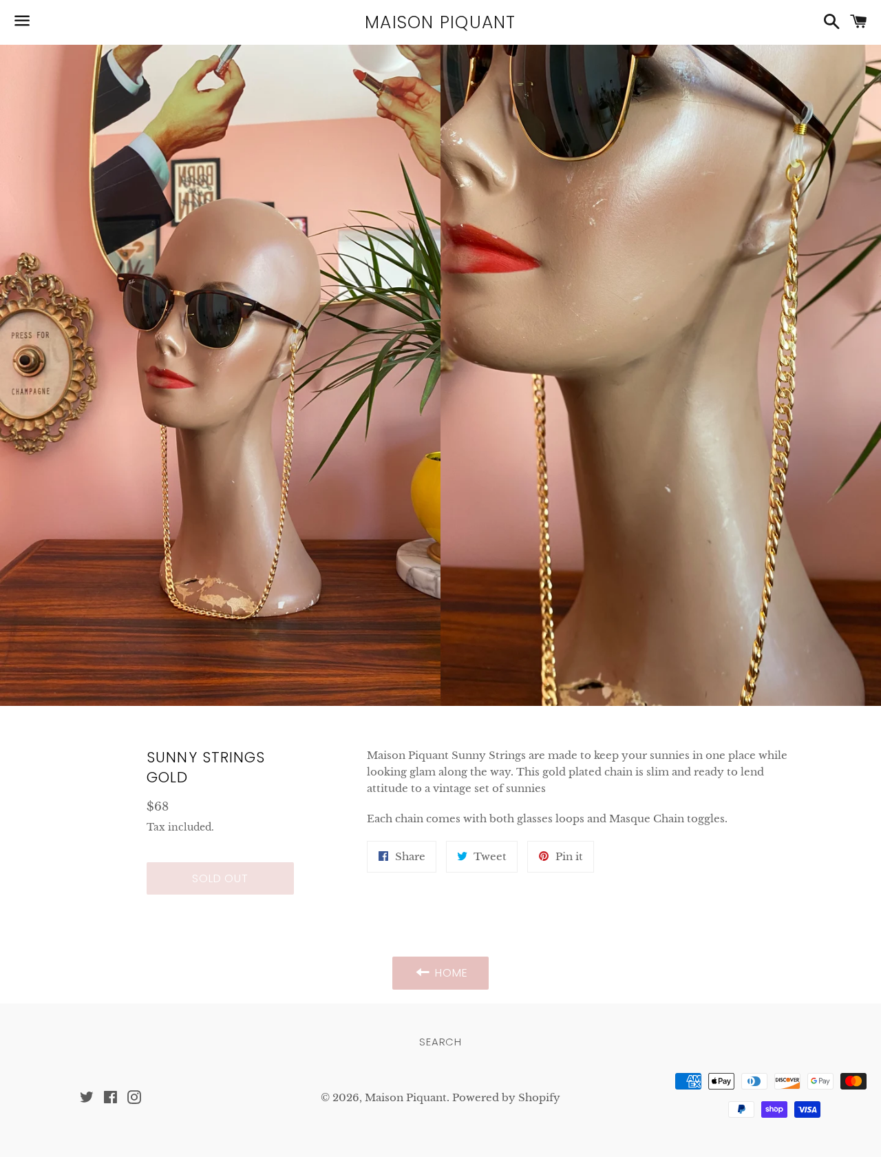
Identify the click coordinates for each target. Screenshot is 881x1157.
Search (440, 1041)
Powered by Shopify (506, 1097)
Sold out (220, 878)
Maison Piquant (440, 22)
